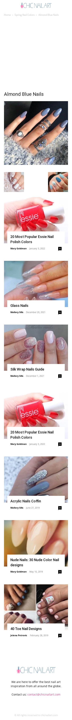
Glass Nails (19, 305)
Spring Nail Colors (25, 15)
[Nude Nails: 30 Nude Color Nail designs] (36, 543)
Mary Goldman (18, 248)
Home (7, 15)
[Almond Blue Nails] (36, 163)
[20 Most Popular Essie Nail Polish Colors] (36, 220)
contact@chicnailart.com (43, 694)
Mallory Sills (16, 312)
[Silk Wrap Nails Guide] (36, 348)
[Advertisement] (36, 55)
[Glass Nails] (36, 284)
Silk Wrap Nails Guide (27, 369)
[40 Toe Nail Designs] (36, 607)
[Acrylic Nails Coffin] (36, 479)
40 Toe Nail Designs (26, 629)
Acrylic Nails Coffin (25, 501)
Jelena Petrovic (18, 635)
